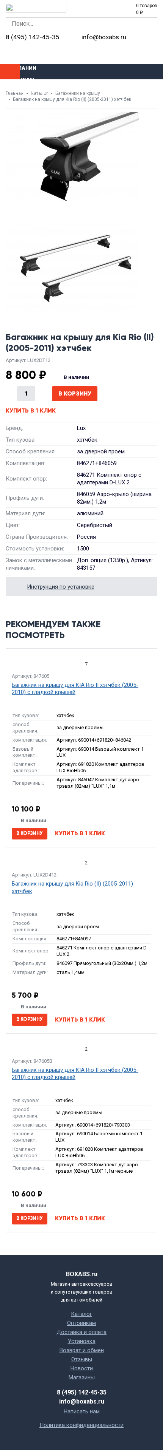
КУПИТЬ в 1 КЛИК (31, 410)
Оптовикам (17, 80)
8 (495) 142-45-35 (33, 37)
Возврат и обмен (82, 1350)
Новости (82, 1368)
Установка (16, 103)
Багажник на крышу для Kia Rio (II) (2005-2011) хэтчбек (72, 887)
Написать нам (82, 1411)
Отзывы (81, 1359)
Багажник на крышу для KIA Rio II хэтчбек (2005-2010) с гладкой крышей (75, 689)
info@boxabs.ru (104, 37)
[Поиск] (150, 23)
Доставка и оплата (29, 91)
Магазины (14, 114)
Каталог (81, 1314)
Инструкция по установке (60, 586)
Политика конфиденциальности (81, 1425)
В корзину (74, 393)
